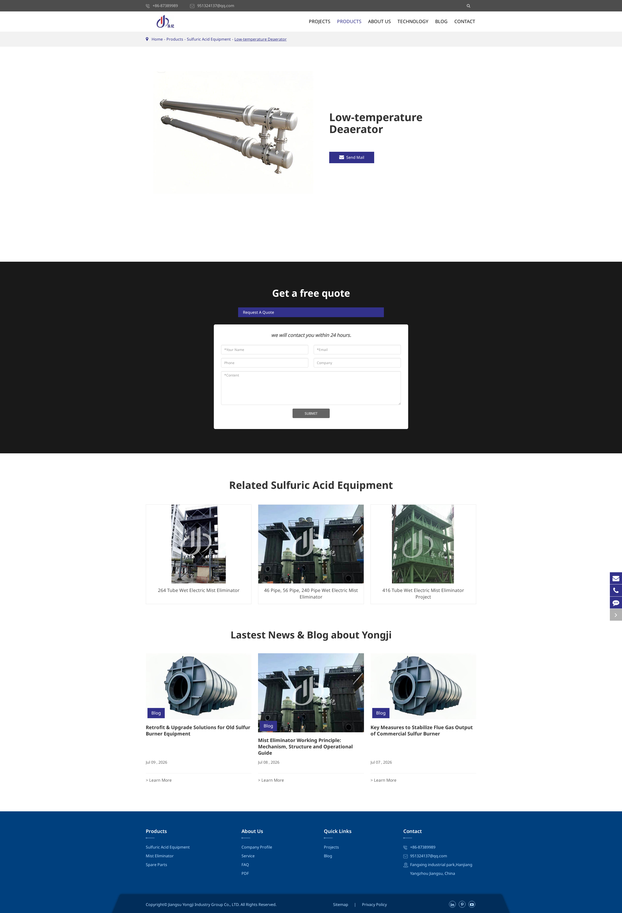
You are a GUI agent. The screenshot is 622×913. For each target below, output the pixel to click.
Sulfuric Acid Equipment (209, 39)
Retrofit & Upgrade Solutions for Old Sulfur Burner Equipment (198, 730)
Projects (319, 21)
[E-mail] (616, 578)
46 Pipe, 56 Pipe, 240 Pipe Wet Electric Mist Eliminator (311, 593)
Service (248, 856)
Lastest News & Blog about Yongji (311, 634)
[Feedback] (616, 603)
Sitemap (340, 904)
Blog (441, 21)
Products (349, 21)
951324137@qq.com (215, 5)
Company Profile (257, 847)
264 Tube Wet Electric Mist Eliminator (199, 590)
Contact (464, 21)
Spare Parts (156, 864)
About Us (379, 21)
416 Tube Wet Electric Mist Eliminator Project (423, 593)
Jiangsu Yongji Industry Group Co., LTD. (204, 904)
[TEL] (616, 590)
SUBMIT (311, 413)
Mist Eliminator (160, 856)
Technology (412, 21)
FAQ (245, 864)
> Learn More (159, 780)
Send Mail (354, 157)
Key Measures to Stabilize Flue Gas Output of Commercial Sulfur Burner (422, 730)
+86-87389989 (165, 5)
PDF (245, 873)
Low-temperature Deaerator (260, 39)
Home (157, 39)
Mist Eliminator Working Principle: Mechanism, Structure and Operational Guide (305, 746)
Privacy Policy (374, 904)
